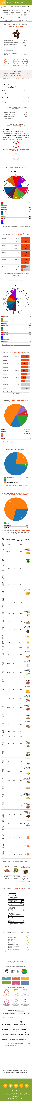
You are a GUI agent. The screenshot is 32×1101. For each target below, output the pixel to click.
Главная (3, 6)
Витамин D (5, 321)
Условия (19, 1095)
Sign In (9, 2)
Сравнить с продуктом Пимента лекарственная (25, 879)
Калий (15, 65)
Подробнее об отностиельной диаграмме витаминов (16, 392)
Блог (22, 2)
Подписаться (23, 1093)
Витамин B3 (5, 330)
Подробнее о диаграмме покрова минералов (16, 226)
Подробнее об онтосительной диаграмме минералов (16, 274)
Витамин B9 (5, 336)
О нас (7, 1093)
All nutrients (17, 75)
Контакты (14, 1093)
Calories (5, 73)
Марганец (5, 220)
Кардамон (16, 866)
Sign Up (16, 2)
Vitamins (26, 73)
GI (15, 73)
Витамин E (5, 318)
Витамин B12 (6, 339)
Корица (7, 866)
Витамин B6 (5, 334)
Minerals (19, 73)
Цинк (4, 216)
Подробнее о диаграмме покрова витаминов (16, 345)
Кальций (24, 65)
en (13, 1090)
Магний (4, 207)
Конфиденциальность (8, 1095)
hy (19, 1090)
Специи (17, 6)
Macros (6, 75)
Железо (6, 65)
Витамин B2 (5, 327)
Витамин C (5, 323)
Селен (4, 223)
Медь (4, 218)
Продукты (10, 6)
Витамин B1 (5, 325)
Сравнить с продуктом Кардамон (16, 876)
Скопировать (21, 1010)
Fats (11, 75)
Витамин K (5, 341)
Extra (11, 73)
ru (16, 1090)
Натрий (4, 214)
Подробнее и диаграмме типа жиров (16, 485)
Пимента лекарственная (25, 866)
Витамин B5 (5, 332)
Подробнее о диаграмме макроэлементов (16, 442)
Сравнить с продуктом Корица (7, 876)
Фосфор (5, 209)
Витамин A (5, 316)
